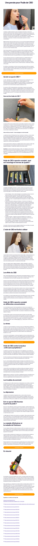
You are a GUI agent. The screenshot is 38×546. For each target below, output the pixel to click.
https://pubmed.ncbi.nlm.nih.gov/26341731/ (12, 506)
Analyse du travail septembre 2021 (9, 500)
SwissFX (11, 136)
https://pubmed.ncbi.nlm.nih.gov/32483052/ (12, 522)
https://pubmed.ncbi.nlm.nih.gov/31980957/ (12, 517)
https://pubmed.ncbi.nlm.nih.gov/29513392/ (12, 528)
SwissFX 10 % (19, 319)
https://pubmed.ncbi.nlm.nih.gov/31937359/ (12, 530)
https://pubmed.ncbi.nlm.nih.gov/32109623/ (12, 538)
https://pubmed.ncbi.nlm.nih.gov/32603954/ (12, 525)
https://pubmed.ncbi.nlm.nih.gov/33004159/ (12, 514)
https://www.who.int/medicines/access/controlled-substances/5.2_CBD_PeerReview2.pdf (19, 504)
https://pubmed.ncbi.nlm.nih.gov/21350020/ (12, 541)
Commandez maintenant (19, 73)
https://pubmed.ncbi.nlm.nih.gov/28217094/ (12, 536)
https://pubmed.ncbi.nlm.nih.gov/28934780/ (12, 533)
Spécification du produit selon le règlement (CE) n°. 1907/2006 (13, 501)
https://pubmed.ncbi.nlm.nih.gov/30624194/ (12, 509)
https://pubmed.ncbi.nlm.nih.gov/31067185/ (12, 512)
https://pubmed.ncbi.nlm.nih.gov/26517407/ (12, 520)
